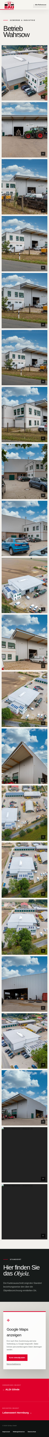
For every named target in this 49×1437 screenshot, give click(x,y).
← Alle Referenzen (39, 5)
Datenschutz (32, 1431)
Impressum (6, 1431)
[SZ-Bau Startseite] (9, 5)
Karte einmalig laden (17, 1358)
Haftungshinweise (19, 1431)
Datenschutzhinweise (14, 1364)
